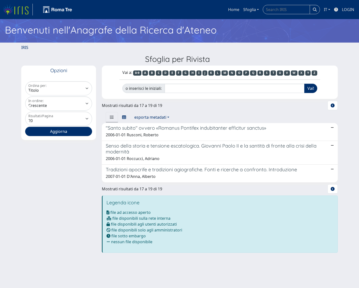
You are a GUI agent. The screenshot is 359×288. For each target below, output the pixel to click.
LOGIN (348, 9)
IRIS (24, 47)
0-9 (137, 73)
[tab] (112, 117)
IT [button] (325, 9)
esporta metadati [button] (150, 117)
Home (233, 9)
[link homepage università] (58, 9)
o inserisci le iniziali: (144, 88)
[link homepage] (18, 9)
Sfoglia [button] (249, 9)
